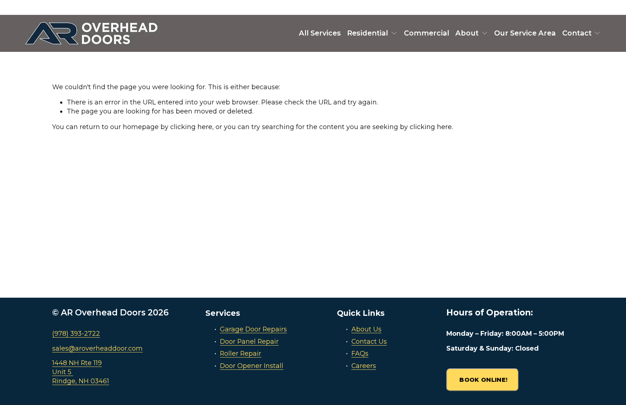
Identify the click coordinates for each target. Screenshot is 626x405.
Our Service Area (525, 33)
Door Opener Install (251, 365)
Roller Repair (240, 353)
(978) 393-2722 (76, 333)
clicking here (191, 127)
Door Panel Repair (249, 341)
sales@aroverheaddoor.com (97, 348)
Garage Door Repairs (253, 329)
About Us (366, 329)
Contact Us (369, 341)
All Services (320, 33)
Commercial (426, 33)
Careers (363, 365)
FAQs (359, 353)
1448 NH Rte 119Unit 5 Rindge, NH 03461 (80, 372)
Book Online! (483, 379)
